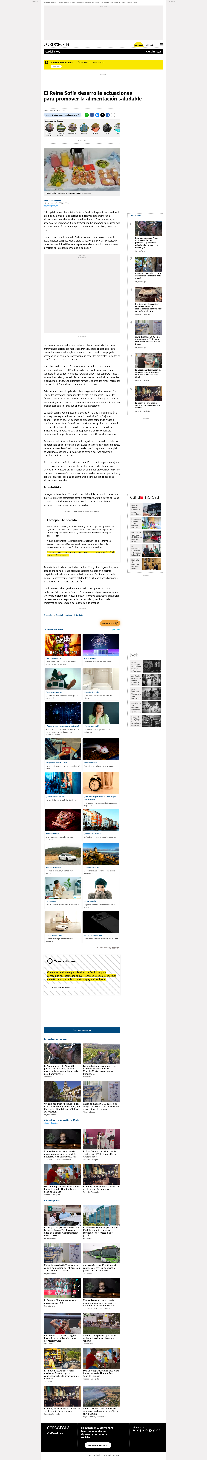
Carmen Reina (49, 1077)
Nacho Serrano (49, 1306)
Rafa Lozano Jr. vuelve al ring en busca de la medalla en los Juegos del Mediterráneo (60, 1338)
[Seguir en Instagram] (146, 1430)
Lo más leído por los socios (56, 1039)
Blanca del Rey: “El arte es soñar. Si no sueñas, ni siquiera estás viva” (136, 721)
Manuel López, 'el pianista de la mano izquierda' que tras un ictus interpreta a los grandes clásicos (60, 1154)
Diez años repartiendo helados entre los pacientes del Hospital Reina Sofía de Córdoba (62, 1189)
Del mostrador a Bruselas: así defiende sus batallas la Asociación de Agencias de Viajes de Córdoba (136, 550)
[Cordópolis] (60, 1427)
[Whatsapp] (87, 115)
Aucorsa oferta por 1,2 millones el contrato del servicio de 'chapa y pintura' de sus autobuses (99, 1268)
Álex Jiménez (48, 1344)
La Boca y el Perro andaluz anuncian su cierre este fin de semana (101, 1188)
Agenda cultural (105, 2)
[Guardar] (113, 115)
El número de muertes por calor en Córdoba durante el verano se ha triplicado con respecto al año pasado (100, 1231)
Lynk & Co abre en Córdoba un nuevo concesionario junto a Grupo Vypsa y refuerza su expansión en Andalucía (136, 509)
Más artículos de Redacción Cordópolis (61, 1120)
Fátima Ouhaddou (132, 2)
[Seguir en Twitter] (138, 1430)
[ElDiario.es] (154, 51)
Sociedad (59, 615)
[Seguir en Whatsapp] (157, 1430)
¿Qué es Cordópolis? (94, 1455)
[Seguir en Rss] (160, 1430)
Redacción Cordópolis (52, 200)
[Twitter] (102, 115)
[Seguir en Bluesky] (134, 1430)
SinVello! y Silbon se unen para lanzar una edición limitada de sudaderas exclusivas (135, 564)
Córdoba (68, 615)
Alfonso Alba (87, 1077)
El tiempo (72, 2)
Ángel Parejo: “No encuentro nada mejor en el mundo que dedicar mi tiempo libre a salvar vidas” (136, 707)
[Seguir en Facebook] (140, 1430)
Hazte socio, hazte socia (64, 988)
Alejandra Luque (50, 1115)
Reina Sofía (78, 615)
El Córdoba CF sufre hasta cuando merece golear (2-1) (61, 1301)
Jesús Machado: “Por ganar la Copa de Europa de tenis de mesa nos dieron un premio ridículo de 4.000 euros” (136, 694)
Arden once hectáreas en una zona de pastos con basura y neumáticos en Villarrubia (100, 1411)
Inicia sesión (150, 45)
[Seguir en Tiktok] (154, 1430)
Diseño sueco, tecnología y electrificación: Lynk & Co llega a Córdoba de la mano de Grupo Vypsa (136, 537)
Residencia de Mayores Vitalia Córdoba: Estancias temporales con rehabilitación (136, 523)
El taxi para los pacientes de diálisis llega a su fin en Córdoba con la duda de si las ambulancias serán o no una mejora (61, 1231)
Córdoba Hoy (52, 51)
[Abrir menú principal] (161, 44)
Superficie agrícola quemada (92, 2)
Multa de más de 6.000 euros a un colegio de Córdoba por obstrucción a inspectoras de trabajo (101, 1106)
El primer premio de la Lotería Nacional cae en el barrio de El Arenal (148, 275)
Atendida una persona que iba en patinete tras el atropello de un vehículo (99, 1338)
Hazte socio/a (138, 45)
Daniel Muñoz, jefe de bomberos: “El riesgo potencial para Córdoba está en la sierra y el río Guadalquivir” (136, 666)
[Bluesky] (97, 115)
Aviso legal (107, 1455)
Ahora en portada (52, 1200)
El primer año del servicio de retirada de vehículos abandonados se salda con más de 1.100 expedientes (148, 307)
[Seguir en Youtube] (150, 1430)
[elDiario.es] (60, 1433)
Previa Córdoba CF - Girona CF (118, 2)
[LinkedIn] (108, 115)
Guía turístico (80, 2)
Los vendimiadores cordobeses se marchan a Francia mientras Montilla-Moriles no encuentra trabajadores (99, 1070)
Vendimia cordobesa (63, 2)
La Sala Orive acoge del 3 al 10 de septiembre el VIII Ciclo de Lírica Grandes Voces (99, 1154)
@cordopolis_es (51, 206)
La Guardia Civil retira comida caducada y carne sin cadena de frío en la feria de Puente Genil (148, 373)
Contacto (116, 1455)
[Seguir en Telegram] (143, 1430)
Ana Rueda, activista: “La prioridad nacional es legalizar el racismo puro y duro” (136, 680)
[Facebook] (92, 115)
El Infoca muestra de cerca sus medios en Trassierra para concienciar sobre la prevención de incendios (61, 1374)
